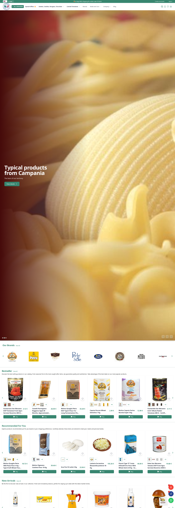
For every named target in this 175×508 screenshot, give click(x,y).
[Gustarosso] (163, 356)
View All (18, 345)
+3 (67, 459)
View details (11, 181)
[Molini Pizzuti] (141, 356)
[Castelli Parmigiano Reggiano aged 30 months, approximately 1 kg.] (44, 389)
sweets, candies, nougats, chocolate (50, 6)
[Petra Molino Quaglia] (33, 356)
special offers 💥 (30, 6)
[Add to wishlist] (25, 399)
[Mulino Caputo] (12, 356)
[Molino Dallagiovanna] (119, 356)
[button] (3, 356)
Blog (114, 6)
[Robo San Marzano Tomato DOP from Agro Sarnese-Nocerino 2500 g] (160, 444)
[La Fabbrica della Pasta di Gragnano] (55, 356)
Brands (85, 6)
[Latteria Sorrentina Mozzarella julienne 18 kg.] (102, 444)
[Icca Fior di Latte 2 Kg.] (73, 444)
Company (106, 6)
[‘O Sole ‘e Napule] (98, 356)
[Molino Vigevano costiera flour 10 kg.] (44, 444)
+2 (13, 404)
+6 (111, 404)
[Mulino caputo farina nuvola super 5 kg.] (131, 389)
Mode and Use (94, 6)
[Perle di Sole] (76, 356)
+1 (71, 404)
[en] (5, 1)
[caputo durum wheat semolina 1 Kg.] (102, 389)
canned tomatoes (72, 6)
